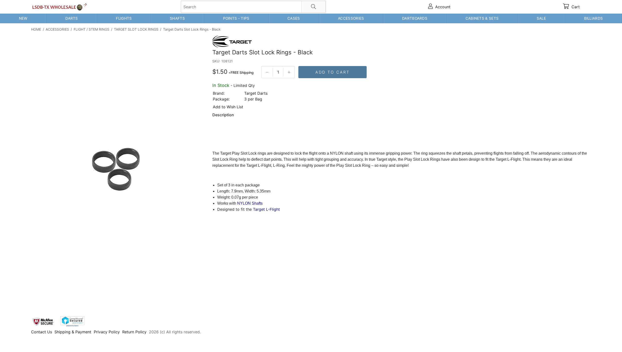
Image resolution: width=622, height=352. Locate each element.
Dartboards (414, 18)
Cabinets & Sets (482, 18)
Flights (124, 18)
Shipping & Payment (72, 331)
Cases (293, 18)
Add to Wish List (228, 106)
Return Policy (134, 331)
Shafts (177, 18)
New (23, 18)
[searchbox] (253, 7)
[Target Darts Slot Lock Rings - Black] (116, 169)
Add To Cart (332, 72)
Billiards (593, 18)
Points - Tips (236, 18)
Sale (541, 18)
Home (36, 29)
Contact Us (41, 331)
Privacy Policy (107, 331)
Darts (71, 18)
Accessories (351, 18)
